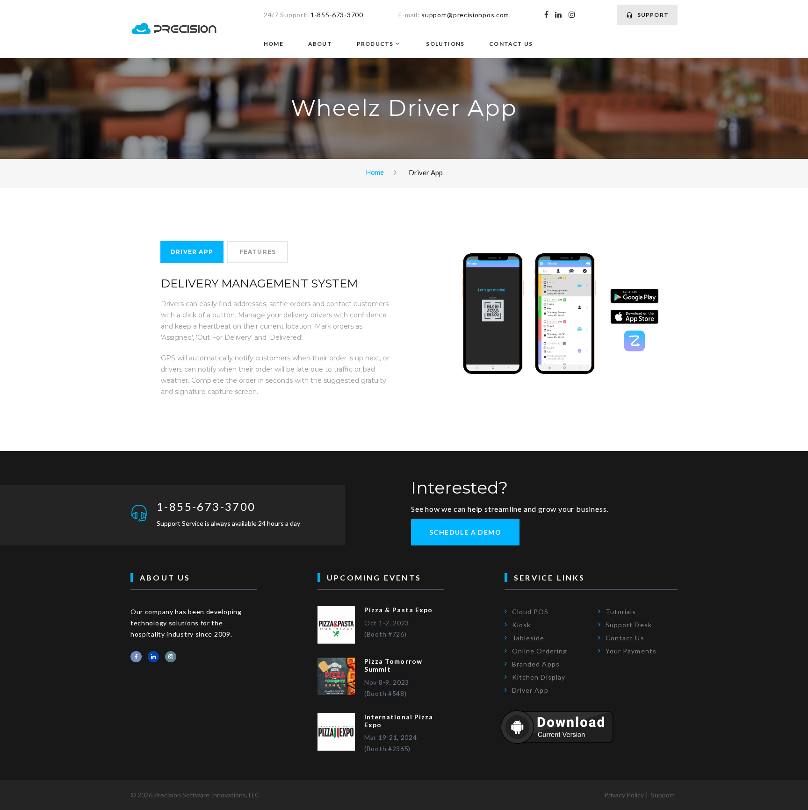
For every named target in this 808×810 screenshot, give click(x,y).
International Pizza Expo (398, 721)
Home (273, 44)
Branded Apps (536, 664)
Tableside (528, 638)
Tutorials (621, 612)
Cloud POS (530, 612)
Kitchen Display (538, 677)
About (320, 44)
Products (375, 44)
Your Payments (631, 651)
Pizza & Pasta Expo (398, 610)
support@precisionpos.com (465, 15)
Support (653, 14)
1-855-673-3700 (336, 15)
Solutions (445, 44)
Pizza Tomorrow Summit (393, 665)
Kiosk (521, 625)
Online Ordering (539, 651)
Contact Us (511, 44)
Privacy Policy (624, 795)
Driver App (192, 251)
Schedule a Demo (465, 532)
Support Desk (629, 625)
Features (257, 251)
